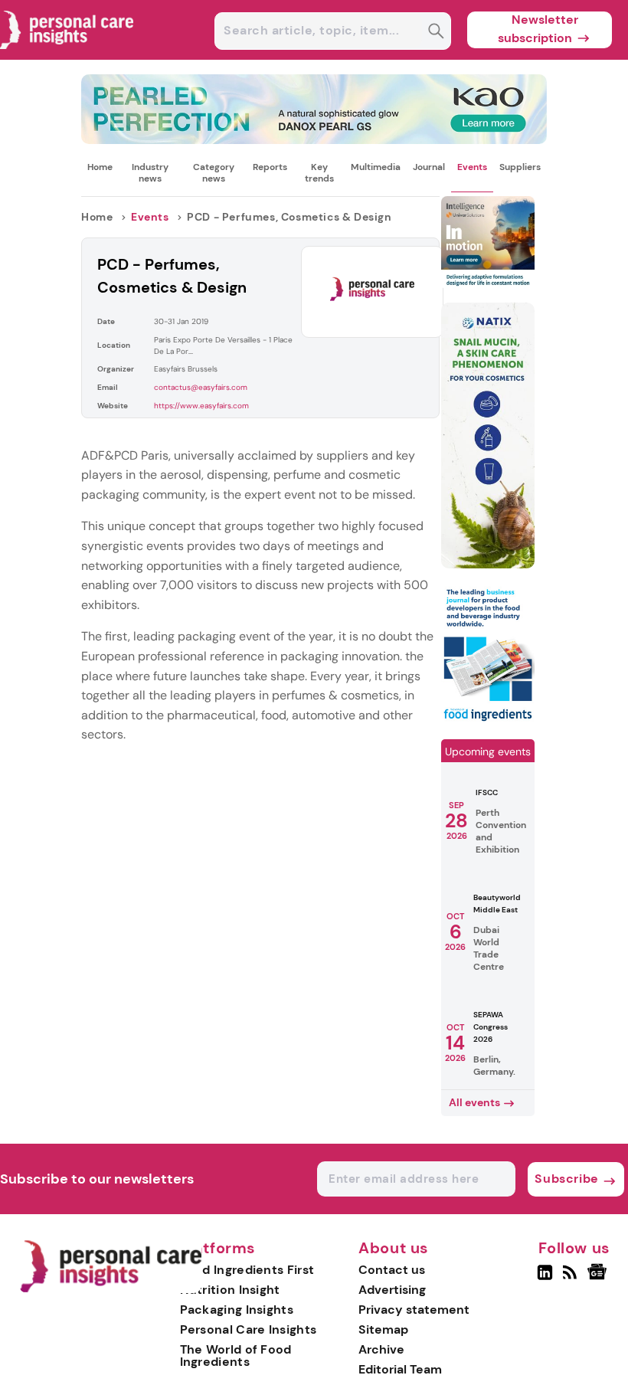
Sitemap (383, 1329)
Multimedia (376, 167)
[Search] (436, 32)
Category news (213, 172)
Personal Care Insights (248, 1329)
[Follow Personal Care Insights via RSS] (572, 1278)
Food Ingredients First (247, 1269)
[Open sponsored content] (314, 140)
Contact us (391, 1269)
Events (472, 167)
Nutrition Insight (230, 1289)
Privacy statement (413, 1309)
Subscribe (566, 1178)
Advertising (392, 1289)
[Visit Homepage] (67, 55)
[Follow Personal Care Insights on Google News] (599, 1278)
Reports (270, 167)
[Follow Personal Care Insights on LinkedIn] (545, 1278)
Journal (429, 167)
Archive (381, 1349)
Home (100, 167)
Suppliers (520, 167)
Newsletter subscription (538, 28)
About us (393, 1248)
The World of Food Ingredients (236, 1355)
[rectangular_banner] (488, 720)
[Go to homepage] (110, 1289)
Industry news (150, 172)
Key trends (319, 172)
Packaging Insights (236, 1309)
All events (474, 1102)
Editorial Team (400, 1369)
